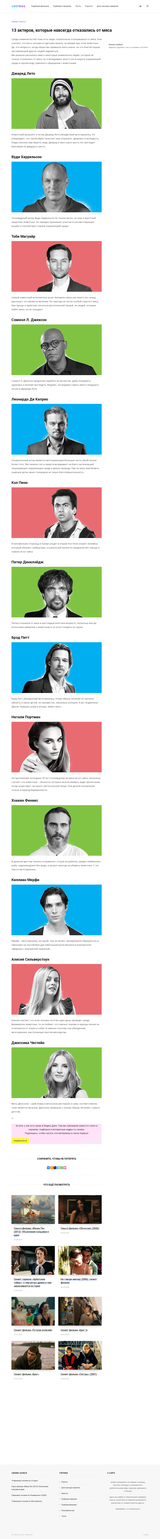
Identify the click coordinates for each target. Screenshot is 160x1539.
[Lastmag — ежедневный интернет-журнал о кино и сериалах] (18, 6)
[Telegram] (58, 1167)
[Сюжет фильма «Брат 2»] (80, 1311)
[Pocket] (64, 1167)
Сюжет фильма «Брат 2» (74, 1330)
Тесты (63, 1516)
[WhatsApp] (61, 1167)
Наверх (146, 1534)
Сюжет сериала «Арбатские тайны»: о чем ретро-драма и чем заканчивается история (32, 1282)
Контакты (29, 1534)
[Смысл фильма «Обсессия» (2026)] (80, 1209)
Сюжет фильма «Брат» (26, 1374)
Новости (64, 1493)
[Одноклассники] (51, 1167)
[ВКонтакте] (48, 1167)
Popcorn (64, 1482)
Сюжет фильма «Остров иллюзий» (33, 1330)
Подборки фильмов (69, 1505)
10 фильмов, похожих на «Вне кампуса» (26, 1501)
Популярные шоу (67, 1510)
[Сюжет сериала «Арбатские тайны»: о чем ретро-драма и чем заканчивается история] (33, 1260)
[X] (55, 1167)
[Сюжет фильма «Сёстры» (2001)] (80, 1355)
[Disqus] (56, 1418)
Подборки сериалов (69, 1499)
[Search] (146, 6)
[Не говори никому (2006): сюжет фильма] (80, 1260)
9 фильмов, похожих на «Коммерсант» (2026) (29, 1495)
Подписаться (20, 1141)
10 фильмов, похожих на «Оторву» (24, 1481)
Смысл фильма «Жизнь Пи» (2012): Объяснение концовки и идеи (31, 1232)
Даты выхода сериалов (70, 1488)
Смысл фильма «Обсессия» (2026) (80, 1228)
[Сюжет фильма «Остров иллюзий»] (33, 1311)
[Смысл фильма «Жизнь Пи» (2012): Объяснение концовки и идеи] (33, 1209)
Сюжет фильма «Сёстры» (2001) (79, 1374)
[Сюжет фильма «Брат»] (33, 1355)
